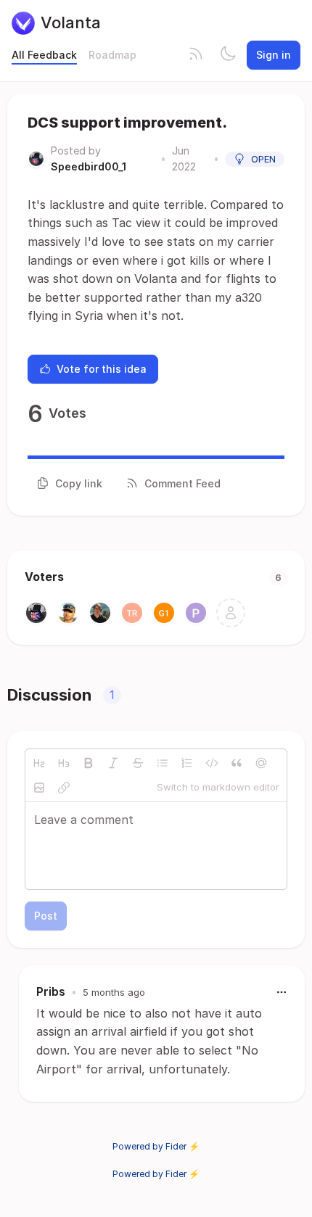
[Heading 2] (39, 763)
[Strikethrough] (138, 763)
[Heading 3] (64, 763)
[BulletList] (162, 763)
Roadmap (112, 55)
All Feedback (44, 55)
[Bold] (88, 763)
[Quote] (236, 763)
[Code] (212, 763)
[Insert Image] (39, 788)
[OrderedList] (187, 763)
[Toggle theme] (228, 55)
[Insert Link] (64, 788)
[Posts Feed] (196, 55)
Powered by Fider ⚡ (156, 1146)
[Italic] (113, 763)
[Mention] (261, 763)
